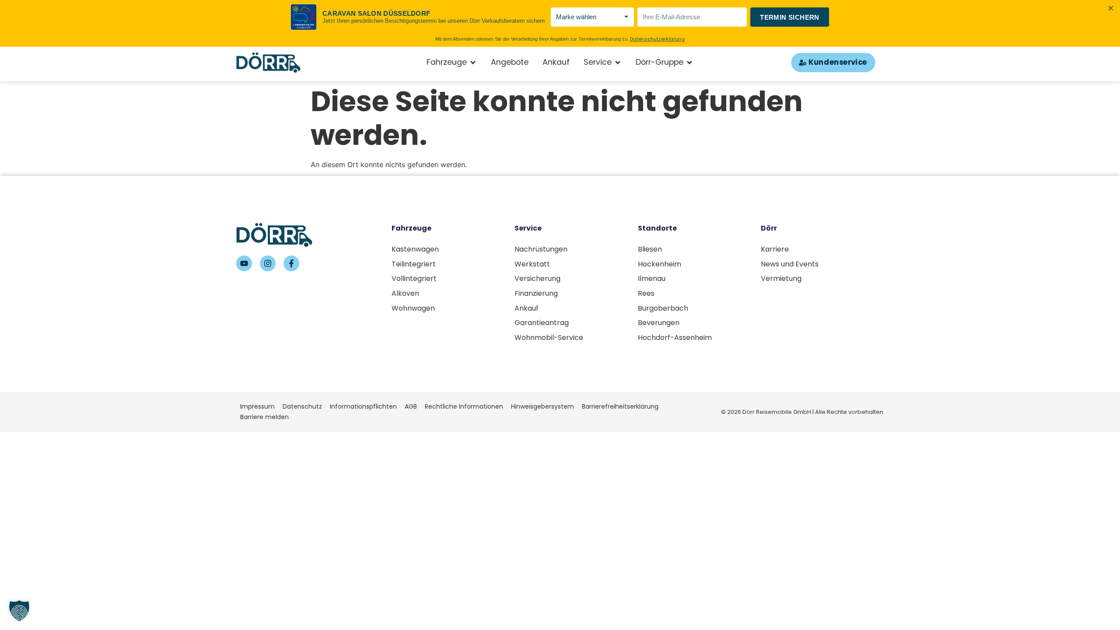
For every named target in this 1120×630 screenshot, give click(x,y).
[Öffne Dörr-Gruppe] (689, 62)
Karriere (775, 249)
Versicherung (537, 278)
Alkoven (405, 293)
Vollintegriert (414, 278)
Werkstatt (532, 264)
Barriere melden (264, 417)
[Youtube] (244, 263)
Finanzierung (536, 293)
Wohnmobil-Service (548, 337)
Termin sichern (789, 17)
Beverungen (658, 323)
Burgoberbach (663, 308)
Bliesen (650, 249)
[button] (19, 611)
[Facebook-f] (291, 263)
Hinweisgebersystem (542, 406)
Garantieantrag (541, 323)
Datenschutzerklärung (657, 38)
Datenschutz (302, 406)
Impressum (257, 406)
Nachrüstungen (540, 249)
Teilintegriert (414, 264)
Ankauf (526, 308)
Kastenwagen (415, 249)
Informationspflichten (363, 406)
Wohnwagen (413, 308)
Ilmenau (651, 278)
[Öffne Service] (618, 62)
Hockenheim (659, 264)
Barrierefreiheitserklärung (620, 406)
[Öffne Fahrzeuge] (473, 62)
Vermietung (781, 278)
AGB (411, 406)
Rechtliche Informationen (464, 406)
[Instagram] (268, 263)
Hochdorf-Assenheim (675, 337)
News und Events (790, 264)
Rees (646, 293)
